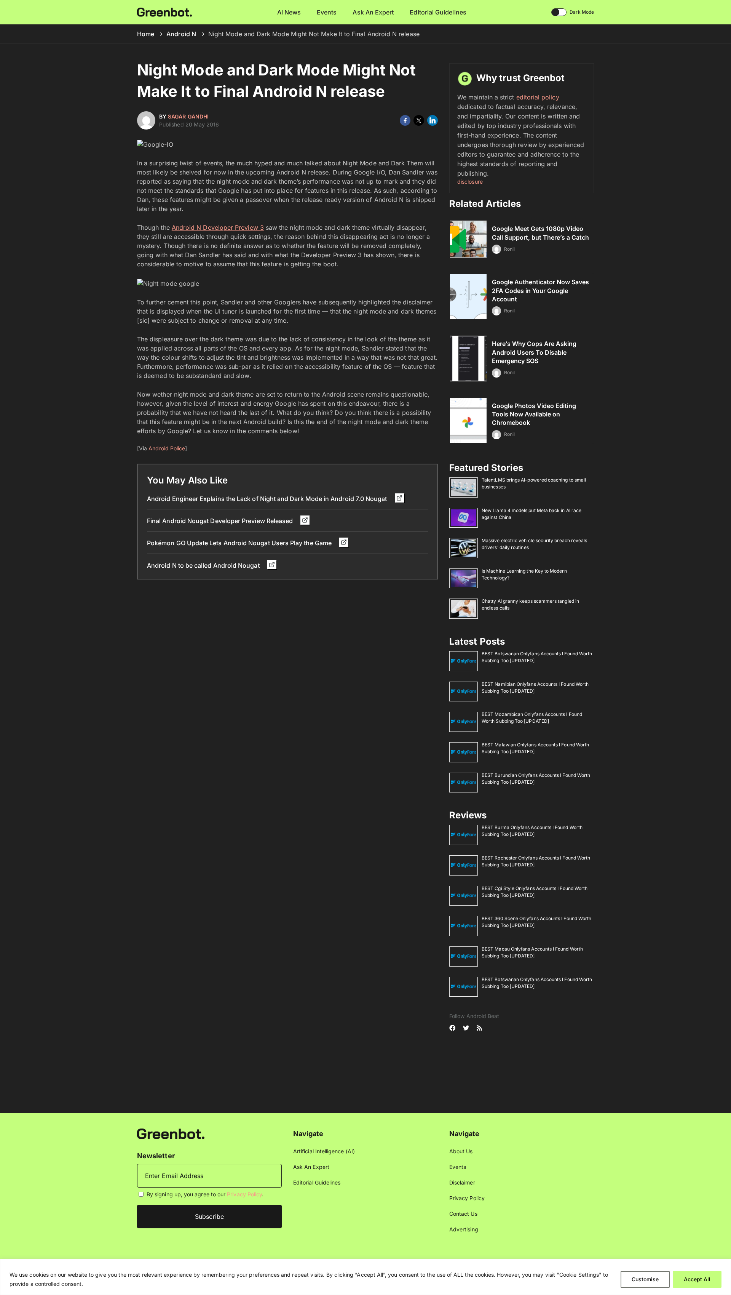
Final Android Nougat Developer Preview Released (220, 521)
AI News (289, 12)
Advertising (463, 1229)
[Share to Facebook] (405, 120)
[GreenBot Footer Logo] (170, 1133)
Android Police (166, 448)
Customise (645, 1279)
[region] (365, 1277)
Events (327, 12)
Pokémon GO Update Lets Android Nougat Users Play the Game (240, 543)
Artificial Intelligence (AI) (324, 1151)
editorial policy (537, 97)
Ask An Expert (373, 12)
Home (145, 34)
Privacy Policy (244, 1194)
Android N (181, 34)
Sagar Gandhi (188, 116)
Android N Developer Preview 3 (218, 227)
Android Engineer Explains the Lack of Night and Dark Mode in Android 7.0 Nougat (268, 499)
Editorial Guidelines (438, 12)
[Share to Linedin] (432, 120)
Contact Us (463, 1213)
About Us (461, 1151)
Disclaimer (462, 1182)
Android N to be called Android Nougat (204, 565)
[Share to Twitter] (418, 120)
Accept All (697, 1279)
